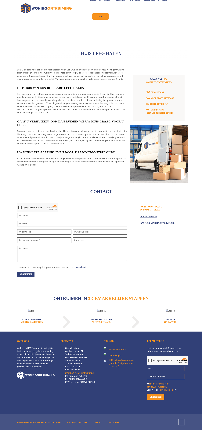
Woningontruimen (117, 349)
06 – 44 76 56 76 (148, 216)
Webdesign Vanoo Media (78, 422)
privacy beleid (80, 267)
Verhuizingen (115, 355)
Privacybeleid (114, 422)
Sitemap (98, 422)
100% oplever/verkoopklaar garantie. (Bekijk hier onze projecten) (121, 363)
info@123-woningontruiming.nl (157, 223)
